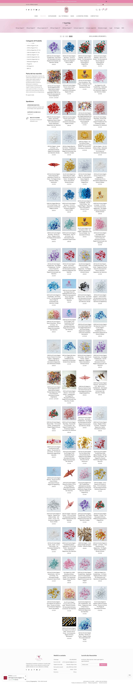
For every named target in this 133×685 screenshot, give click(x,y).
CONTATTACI (94, 16)
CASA (36, 16)
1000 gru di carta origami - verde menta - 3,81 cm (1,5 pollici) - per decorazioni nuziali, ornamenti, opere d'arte (69, 236)
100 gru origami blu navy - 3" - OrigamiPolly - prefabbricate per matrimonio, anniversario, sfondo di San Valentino (69, 359)
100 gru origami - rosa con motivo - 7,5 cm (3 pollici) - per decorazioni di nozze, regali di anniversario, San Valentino (69, 517)
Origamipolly (33, 681)
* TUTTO (11, 28)
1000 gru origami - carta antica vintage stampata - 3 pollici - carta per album (85, 544)
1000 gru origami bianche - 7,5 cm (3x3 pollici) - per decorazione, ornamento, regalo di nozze (54, 206)
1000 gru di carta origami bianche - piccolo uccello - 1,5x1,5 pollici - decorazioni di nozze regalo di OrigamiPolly (54, 481)
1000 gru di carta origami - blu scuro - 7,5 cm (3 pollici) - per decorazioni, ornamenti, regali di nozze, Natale (69, 207)
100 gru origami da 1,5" (42, 28)
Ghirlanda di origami (102, 28)
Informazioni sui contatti (88, 681)
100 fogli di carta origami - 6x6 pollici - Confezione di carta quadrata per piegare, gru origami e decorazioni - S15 (16, 678)
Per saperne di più (30, 95)
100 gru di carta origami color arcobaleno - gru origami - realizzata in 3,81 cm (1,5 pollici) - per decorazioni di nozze (85, 84)
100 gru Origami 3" (20, 28)
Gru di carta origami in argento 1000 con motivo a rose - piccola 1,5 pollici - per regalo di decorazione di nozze (100, 605)
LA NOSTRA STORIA (82, 16)
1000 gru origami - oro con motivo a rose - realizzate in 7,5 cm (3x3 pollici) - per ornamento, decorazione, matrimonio (84, 145)
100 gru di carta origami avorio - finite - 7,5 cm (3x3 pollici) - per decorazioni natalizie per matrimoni (53, 546)
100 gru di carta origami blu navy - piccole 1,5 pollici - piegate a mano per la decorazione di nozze (84, 636)
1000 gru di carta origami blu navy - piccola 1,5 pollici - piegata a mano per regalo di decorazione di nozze (54, 236)
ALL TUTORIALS (63, 16)
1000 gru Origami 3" (67, 28)
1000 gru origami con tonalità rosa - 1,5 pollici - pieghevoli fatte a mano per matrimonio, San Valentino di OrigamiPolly (100, 576)
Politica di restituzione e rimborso (79, 682)
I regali (110, 28)
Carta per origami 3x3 (79, 28)
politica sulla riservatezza (101, 681)
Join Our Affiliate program (32, 4)
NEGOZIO (43, 16)
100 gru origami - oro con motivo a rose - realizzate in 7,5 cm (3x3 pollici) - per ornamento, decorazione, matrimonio (100, 150)
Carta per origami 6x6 (91, 28)
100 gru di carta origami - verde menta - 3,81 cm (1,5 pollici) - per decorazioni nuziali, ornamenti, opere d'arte (53, 576)
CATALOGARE (52, 16)
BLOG (72, 16)
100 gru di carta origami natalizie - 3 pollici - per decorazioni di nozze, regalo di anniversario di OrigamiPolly (100, 517)
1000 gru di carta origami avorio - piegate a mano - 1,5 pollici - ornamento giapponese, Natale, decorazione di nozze (100, 425)
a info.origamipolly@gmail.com (69, 662)
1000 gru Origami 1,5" (55, 28)
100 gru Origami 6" (30, 28)
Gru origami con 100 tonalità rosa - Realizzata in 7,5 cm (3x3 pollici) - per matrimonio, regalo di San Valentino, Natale (100, 88)
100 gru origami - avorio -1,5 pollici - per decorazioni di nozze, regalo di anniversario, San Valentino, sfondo (54, 150)
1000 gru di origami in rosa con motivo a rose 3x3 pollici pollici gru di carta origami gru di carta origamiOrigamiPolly (84, 390)
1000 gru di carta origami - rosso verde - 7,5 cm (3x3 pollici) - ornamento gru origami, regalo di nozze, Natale (54, 425)
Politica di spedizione (92, 682)
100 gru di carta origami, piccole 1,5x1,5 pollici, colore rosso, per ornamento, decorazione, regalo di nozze (69, 88)
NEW (123, 28)
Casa (66, 25)
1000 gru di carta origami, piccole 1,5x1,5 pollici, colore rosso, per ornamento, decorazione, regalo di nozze (69, 120)
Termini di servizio (103, 682)
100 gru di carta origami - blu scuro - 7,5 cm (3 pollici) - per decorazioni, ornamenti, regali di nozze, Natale (69, 59)
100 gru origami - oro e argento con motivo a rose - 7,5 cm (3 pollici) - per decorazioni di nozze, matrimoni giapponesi (100, 486)
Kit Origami (116, 28)
